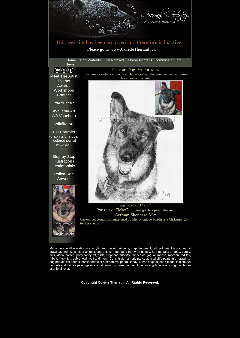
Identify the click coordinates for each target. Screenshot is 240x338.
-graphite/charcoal (63, 136)
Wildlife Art (64, 124)
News (70, 64)
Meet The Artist (63, 76)
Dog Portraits (90, 60)
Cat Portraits (114, 60)
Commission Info (168, 60)
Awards (63, 85)
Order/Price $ (63, 103)
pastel (63, 149)
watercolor (64, 145)
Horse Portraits (140, 60)
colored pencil (64, 140)
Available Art (64, 111)
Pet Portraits (64, 132)
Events (64, 81)
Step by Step (63, 156)
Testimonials (64, 166)
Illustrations (64, 161)
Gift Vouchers (64, 116)
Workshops (64, 90)
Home (71, 60)
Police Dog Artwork (64, 176)
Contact (64, 95)
